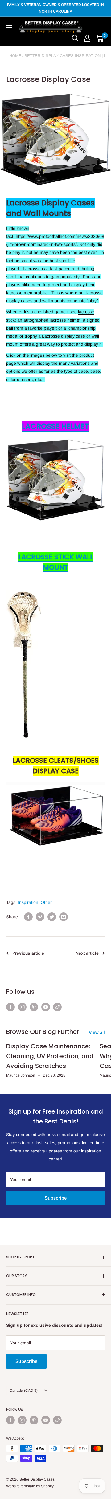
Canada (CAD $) (24, 1390)
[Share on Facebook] (28, 916)
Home (15, 55)
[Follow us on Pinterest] (34, 1007)
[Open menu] (9, 27)
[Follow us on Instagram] (22, 1007)
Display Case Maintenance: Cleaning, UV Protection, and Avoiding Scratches (50, 1056)
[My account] (87, 38)
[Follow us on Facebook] (10, 1007)
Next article (87, 953)
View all (97, 1032)
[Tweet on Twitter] (51, 916)
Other (46, 902)
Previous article (28, 953)
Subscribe (56, 1197)
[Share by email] (63, 916)
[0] (100, 38)
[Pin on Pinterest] (40, 916)
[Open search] (75, 38)
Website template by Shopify (30, 1486)
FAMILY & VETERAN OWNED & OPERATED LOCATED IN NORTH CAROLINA (55, 8)
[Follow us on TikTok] (57, 1007)
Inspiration (28, 902)
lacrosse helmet (65, 320)
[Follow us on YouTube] (45, 1007)
